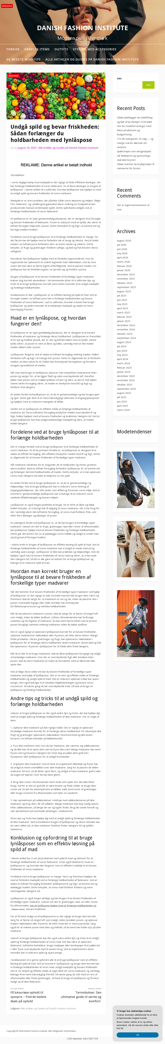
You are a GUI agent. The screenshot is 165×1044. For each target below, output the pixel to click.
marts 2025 (123, 312)
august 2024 (124, 342)
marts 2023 (123, 409)
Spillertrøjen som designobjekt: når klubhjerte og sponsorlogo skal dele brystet (134, 155)
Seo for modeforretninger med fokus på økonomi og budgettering (134, 130)
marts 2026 (123, 261)
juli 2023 (121, 397)
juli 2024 (121, 346)
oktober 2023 (124, 384)
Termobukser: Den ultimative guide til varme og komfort (81, 995)
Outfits (61, 49)
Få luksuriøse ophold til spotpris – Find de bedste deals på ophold (28, 995)
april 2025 (122, 308)
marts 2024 (123, 363)
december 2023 (126, 376)
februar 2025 (124, 316)
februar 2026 (124, 266)
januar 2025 (123, 321)
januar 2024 (123, 371)
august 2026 (124, 240)
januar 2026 (123, 270)
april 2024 (122, 359)
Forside (13, 49)
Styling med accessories (94, 49)
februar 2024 (124, 367)
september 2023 (126, 388)
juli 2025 (121, 295)
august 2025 (124, 291)
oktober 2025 (124, 283)
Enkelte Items (37, 49)
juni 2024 (122, 350)
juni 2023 (122, 401)
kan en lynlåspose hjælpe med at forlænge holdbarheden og (63, 905)
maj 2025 (122, 304)
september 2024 (126, 338)
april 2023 (122, 405)
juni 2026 (122, 249)
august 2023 (124, 393)
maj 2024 (122, 354)
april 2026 (122, 257)
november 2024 (126, 329)
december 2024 (126, 325)
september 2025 (126, 287)
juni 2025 (122, 299)
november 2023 (126, 380)
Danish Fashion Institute (82, 27)
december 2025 (126, 274)
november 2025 (126, 278)
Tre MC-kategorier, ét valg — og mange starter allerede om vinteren (135, 143)
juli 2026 (121, 244)
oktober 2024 (124, 333)
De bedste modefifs (23, 59)
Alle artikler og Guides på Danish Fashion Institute (92, 59)
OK (137, 1034)
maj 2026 (122, 253)
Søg (119, 78)
